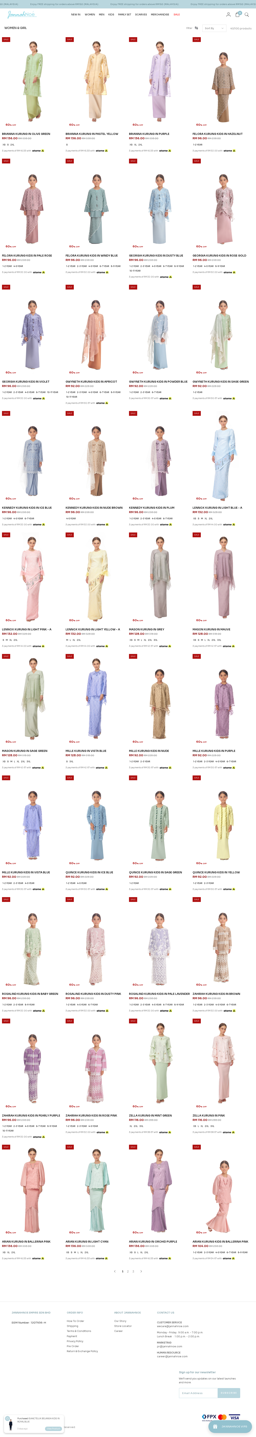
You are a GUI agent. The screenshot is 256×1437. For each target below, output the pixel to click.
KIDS (111, 14)
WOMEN (90, 14)
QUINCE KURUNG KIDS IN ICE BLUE (89, 872)
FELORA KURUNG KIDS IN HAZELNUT (218, 134)
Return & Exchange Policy (82, 1351)
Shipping (72, 1326)
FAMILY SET (124, 14)
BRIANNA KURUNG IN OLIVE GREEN (26, 134)
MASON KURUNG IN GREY (146, 629)
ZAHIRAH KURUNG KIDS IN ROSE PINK (91, 1115)
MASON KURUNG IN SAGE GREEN (24, 751)
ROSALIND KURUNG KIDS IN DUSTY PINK (93, 994)
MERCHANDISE (160, 14)
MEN (101, 14)
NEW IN (75, 14)
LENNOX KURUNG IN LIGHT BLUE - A (217, 508)
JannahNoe (42, 1427)
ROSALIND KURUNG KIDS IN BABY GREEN (30, 994)
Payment (72, 1336)
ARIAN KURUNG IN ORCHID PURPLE (153, 1241)
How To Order (75, 1321)
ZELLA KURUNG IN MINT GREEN (150, 1115)
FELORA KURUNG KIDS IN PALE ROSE (27, 255)
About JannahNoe (127, 1312)
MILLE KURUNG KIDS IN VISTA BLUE (26, 872)
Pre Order (73, 1346)
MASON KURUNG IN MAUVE (211, 629)
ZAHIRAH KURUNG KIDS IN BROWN (216, 994)
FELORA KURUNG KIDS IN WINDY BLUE (92, 255)
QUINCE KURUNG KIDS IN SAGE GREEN (155, 872)
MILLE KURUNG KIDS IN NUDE (149, 751)
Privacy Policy (75, 1341)
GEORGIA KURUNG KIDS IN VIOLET (25, 381)
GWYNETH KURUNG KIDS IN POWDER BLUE (158, 381)
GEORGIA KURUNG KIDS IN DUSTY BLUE (156, 255)
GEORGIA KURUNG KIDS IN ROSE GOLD (219, 255)
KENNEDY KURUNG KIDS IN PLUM (151, 508)
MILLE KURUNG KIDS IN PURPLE (214, 751)
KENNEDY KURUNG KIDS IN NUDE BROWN (94, 508)
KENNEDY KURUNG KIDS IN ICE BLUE (27, 508)
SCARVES (141, 14)
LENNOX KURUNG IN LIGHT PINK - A (26, 629)
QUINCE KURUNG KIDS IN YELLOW (216, 872)
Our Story (120, 1321)
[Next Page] (141, 1271)
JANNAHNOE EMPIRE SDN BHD (31, 1312)
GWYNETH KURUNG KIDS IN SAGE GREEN (221, 381)
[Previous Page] (115, 1271)
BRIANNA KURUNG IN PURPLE (149, 134)
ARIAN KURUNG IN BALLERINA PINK (26, 1241)
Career (118, 1331)
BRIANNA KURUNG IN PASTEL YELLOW (92, 134)
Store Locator (123, 1326)
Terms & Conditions (79, 1331)
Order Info (75, 1312)
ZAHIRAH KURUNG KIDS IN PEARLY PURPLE (31, 1115)
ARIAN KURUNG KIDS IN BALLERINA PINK (220, 1241)
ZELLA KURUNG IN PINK (209, 1115)
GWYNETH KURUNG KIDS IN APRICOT (91, 381)
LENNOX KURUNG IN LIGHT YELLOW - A (93, 629)
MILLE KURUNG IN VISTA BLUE (86, 751)
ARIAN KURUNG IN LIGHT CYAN (87, 1241)
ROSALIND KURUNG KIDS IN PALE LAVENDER (159, 994)
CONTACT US (165, 1312)
